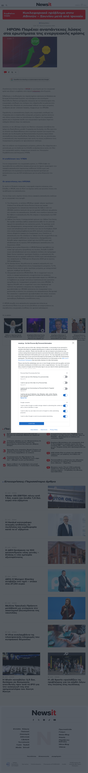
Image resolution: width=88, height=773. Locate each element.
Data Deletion (34, 429)
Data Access (44, 429)
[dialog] (44, 386)
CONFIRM (31, 423)
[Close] (73, 343)
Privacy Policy (53, 429)
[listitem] (44, 373)
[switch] (65, 377)
